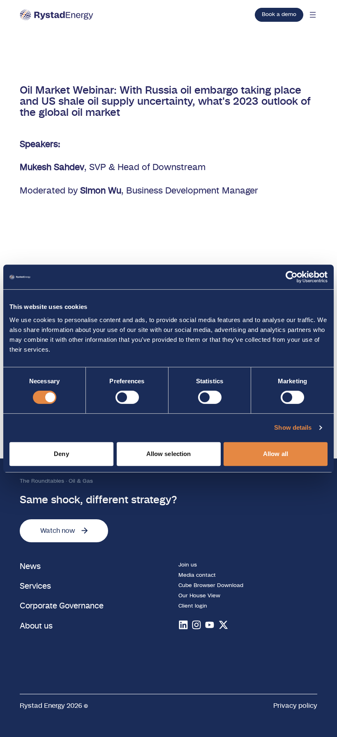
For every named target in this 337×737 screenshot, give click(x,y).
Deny (61, 453)
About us (36, 626)
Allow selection (168, 453)
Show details (293, 427)
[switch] (127, 397)
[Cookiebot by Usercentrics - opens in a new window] (292, 277)
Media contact (197, 575)
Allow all (275, 453)
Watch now (57, 530)
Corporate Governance (62, 606)
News (30, 567)
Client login (192, 606)
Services (35, 586)
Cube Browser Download (210, 585)
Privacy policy (295, 705)
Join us (187, 565)
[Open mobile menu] (313, 15)
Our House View (199, 596)
